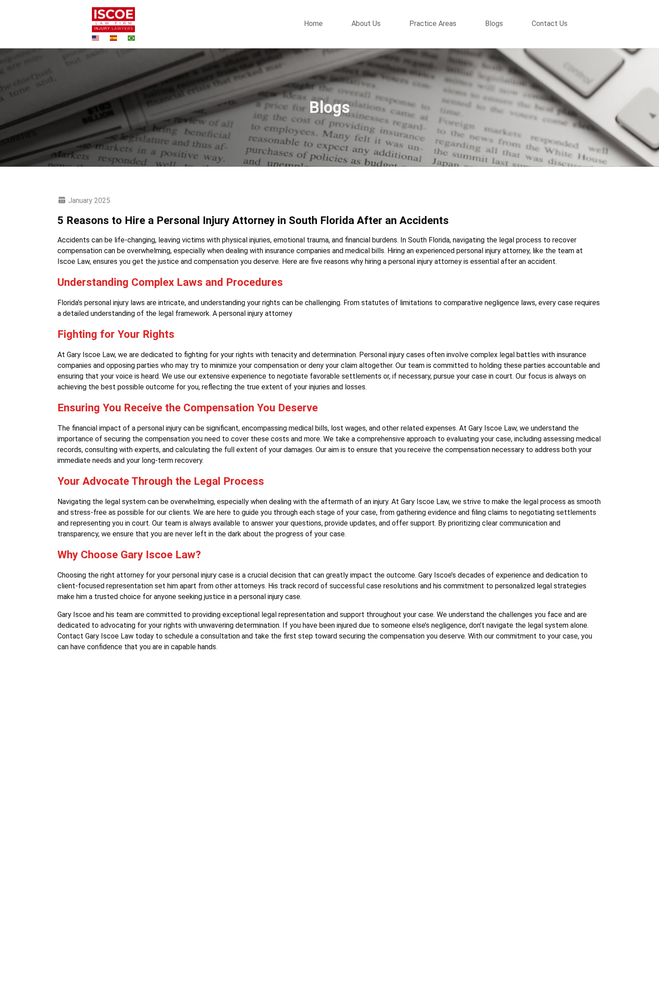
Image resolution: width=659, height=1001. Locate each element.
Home (313, 23)
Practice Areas (432, 23)
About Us (366, 23)
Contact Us (550, 23)
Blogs (494, 23)
